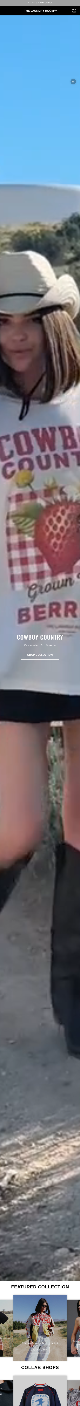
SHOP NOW (40, 1350)
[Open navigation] (6, 10)
